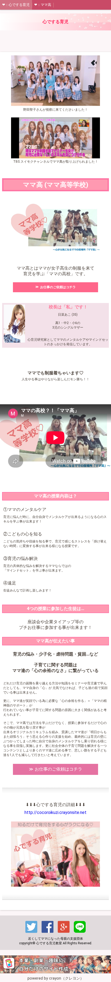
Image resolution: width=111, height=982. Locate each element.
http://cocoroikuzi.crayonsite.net (55, 812)
